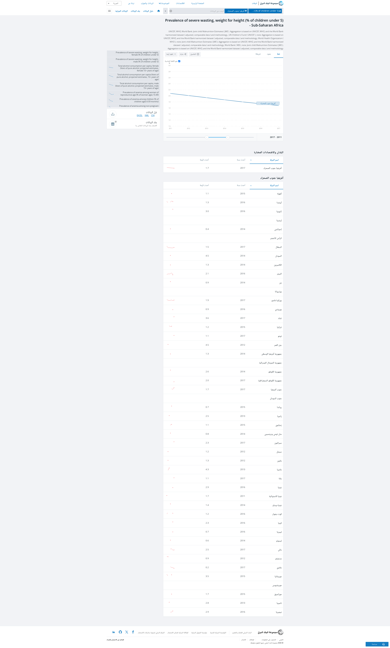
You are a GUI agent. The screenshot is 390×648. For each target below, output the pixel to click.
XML (147, 115)
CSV (153, 115)
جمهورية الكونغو (275, 371)
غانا (280, 478)
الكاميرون (278, 264)
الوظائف (251, 640)
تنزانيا (279, 327)
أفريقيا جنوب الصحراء (273, 168)
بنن (280, 282)
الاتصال (243, 640)
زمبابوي (279, 425)
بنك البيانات (135, 10)
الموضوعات (164, 3)
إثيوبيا (279, 211)
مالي (280, 549)
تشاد (280, 318)
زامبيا (279, 416)
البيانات (254, 3)
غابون (279, 460)
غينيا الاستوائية (275, 496)
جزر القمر (278, 345)
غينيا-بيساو (277, 505)
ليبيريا (279, 531)
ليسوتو (279, 540)
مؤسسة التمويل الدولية (199, 632)
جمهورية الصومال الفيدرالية (270, 362)
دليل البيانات (148, 10)
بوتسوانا (278, 291)
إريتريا (279, 220)
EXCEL (139, 115)
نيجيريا (279, 612)
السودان (278, 255)
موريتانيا (278, 576)
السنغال (279, 247)
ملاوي (279, 567)
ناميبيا (279, 603)
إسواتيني (278, 229)
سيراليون (278, 442)
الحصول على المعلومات (269, 640)
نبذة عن (131, 3)
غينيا (280, 487)
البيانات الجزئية (121, 10)
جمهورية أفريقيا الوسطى (271, 353)
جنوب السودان (276, 398)
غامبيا (279, 469)
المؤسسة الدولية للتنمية (218, 632)
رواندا (279, 407)
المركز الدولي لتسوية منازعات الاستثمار (151, 632)
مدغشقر (278, 558)
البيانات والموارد (147, 3)
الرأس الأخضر (276, 238)
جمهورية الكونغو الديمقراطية (270, 380)
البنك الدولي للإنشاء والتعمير (242, 632)
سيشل (279, 451)
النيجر (279, 273)
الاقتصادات (180, 3)
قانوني (281, 640)
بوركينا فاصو (276, 300)
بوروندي (278, 309)
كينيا (280, 523)
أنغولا (279, 193)
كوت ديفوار (277, 514)
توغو (280, 336)
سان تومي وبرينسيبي (273, 434)
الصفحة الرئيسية (197, 3)
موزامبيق (278, 594)
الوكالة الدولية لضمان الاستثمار (178, 632)
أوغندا (279, 202)
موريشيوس (277, 585)
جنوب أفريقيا (276, 389)
